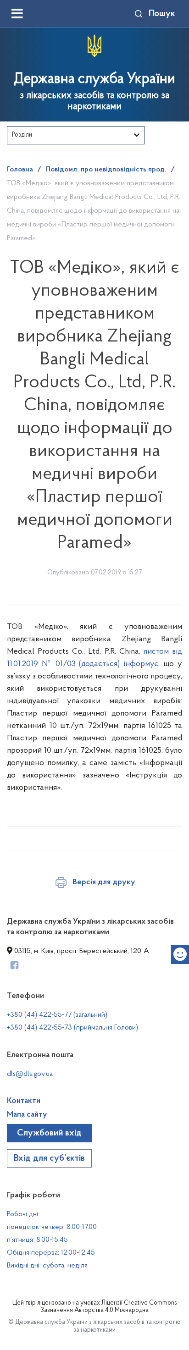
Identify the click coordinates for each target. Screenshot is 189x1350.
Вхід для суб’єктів (49, 1158)
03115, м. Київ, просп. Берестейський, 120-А (80, 951)
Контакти (23, 1101)
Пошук (162, 13)
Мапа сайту (27, 1115)
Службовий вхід (49, 1133)
